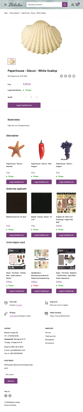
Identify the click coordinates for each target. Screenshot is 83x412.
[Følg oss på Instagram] (9, 395)
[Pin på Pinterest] (65, 76)
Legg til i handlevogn (16, 291)
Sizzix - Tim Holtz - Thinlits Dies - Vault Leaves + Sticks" (16, 275)
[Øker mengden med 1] (37, 97)
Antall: (10, 97)
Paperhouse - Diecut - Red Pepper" (41, 165)
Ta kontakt (14, 316)
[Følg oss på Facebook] (5, 395)
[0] (77, 4)
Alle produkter (14, 13)
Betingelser (49, 339)
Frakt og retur (50, 336)
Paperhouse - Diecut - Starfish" (14, 165)
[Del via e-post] (73, 76)
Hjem (6, 13)
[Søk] (64, 4)
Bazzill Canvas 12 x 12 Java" (16, 217)
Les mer (19, 305)
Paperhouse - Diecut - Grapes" (64, 165)
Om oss (48, 332)
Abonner (11, 381)
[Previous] (7, 160)
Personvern (49, 343)
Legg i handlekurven (24, 105)
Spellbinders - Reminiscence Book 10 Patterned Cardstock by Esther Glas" (40, 275)
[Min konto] (72, 4)
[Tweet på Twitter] (69, 76)
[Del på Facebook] (61, 76)
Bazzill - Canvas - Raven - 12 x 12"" (41, 218)
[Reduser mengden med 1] (25, 97)
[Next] (76, 160)
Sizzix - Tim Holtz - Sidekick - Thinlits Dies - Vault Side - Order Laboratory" (66, 275)
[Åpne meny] (5, 5)
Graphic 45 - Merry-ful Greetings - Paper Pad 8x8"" (64, 219)
